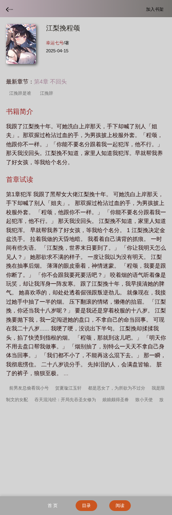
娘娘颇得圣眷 (115, 399)
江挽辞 (48, 93)
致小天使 (144, 399)
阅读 (120, 505)
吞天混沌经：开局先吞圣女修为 (65, 399)
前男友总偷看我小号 (29, 388)
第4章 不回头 (50, 81)
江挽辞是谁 (21, 93)
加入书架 (156, 9)
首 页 (53, 505)
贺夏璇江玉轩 (68, 388)
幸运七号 (55, 42)
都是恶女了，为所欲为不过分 (116, 388)
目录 (86, 505)
